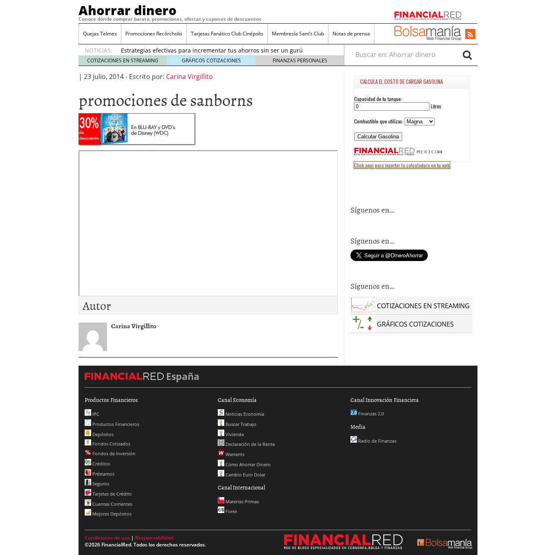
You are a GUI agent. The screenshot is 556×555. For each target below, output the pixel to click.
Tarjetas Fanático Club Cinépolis (227, 33)
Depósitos (102, 434)
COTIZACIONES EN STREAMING (122, 60)
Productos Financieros (115, 424)
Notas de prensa (351, 33)
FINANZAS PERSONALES (300, 60)
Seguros (100, 483)
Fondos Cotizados (110, 444)
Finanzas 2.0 (370, 413)
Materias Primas (241, 501)
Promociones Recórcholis (153, 33)
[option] (224, 50)
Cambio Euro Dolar (244, 475)
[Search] (467, 54)
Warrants (234, 454)
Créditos (100, 464)
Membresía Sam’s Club (298, 33)
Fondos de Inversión (113, 453)
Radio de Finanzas (376, 441)
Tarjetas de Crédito (111, 494)
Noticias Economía (244, 414)
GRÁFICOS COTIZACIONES (211, 60)
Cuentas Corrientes (111, 504)
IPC (95, 414)
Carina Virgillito (189, 76)
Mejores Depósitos (111, 514)
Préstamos (102, 474)
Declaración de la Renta (249, 444)
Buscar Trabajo (240, 424)
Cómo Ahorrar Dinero (247, 464)
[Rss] (470, 34)
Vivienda (234, 434)
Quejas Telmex (100, 33)
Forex (230, 511)
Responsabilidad (154, 537)
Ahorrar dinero (128, 10)
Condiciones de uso (107, 537)
